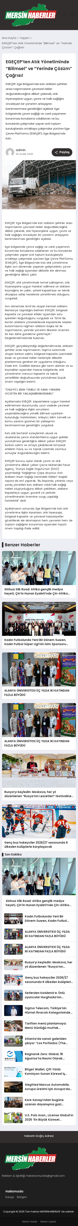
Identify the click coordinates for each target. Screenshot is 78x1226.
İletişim (22, 1197)
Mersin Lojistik (48, 1221)
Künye (9, 1197)
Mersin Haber (29, 1221)
